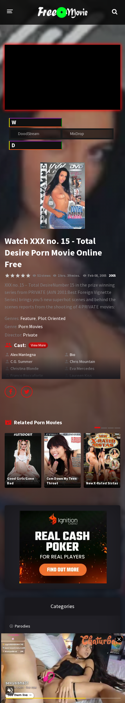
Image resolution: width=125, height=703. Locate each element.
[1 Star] (7, 275)
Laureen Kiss (81, 375)
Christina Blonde (24, 368)
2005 (112, 275)
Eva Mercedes (82, 368)
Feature (28, 318)
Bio (72, 354)
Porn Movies (30, 326)
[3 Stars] (17, 275)
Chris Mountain (82, 361)
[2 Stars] (12, 275)
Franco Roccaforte (26, 375)
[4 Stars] (23, 275)
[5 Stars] (28, 275)
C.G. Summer (21, 361)
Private (30, 335)
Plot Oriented (51, 318)
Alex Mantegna (23, 354)
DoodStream (28, 133)
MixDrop (76, 133)
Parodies (22, 626)
